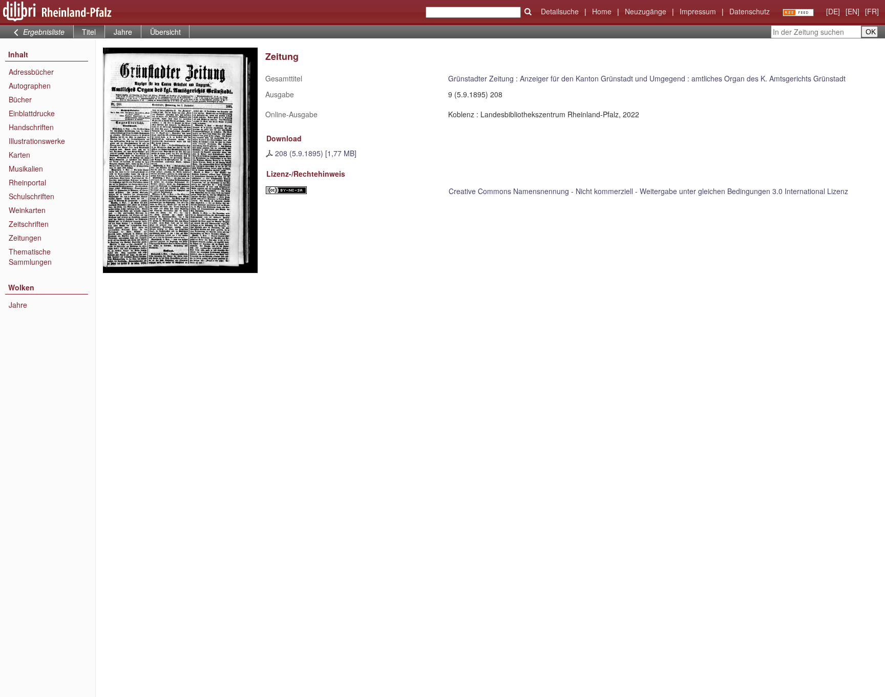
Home (602, 11)
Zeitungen (25, 238)
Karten (19, 155)
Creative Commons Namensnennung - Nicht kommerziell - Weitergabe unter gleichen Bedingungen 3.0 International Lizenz (648, 191)
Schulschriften (31, 196)
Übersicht (165, 32)
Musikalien (26, 168)
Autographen (30, 85)
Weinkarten (27, 210)
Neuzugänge (645, 11)
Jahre (123, 32)
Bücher (20, 99)
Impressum (698, 11)
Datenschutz (749, 11)
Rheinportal (27, 182)
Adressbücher (31, 72)
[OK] (528, 12)
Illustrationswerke (37, 141)
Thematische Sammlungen (30, 256)
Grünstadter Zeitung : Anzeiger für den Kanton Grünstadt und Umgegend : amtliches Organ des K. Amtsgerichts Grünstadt (647, 78)
